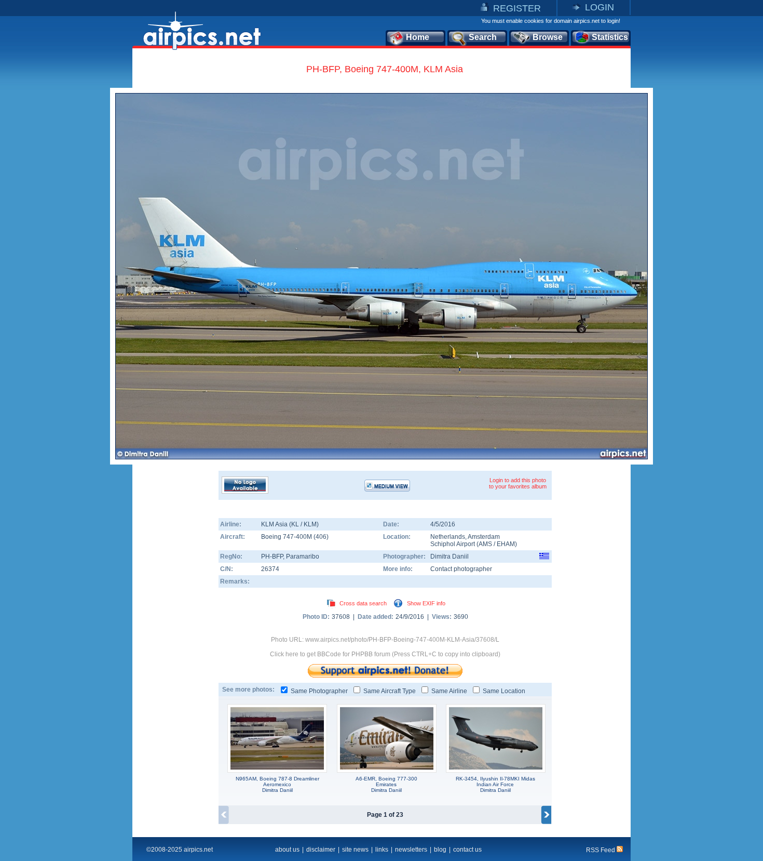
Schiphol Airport (452, 544)
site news (355, 849)
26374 (270, 569)
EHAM (506, 544)
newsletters (411, 849)
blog (440, 849)
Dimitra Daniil (449, 556)
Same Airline (449, 691)
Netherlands (447, 536)
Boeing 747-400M (287, 536)
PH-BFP (272, 556)
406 (321, 536)
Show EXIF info (426, 603)
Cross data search (363, 603)
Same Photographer (319, 691)
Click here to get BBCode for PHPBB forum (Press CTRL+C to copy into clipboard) (385, 654)
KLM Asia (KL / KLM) (290, 524)
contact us (467, 849)
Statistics (610, 37)
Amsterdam (484, 536)
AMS (485, 544)
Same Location (504, 691)
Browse (548, 37)
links (381, 849)
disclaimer (320, 849)
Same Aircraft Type (389, 691)
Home (417, 37)
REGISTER (517, 8)
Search (483, 37)
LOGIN (599, 7)
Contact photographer (461, 569)
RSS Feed (601, 850)
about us (287, 849)
